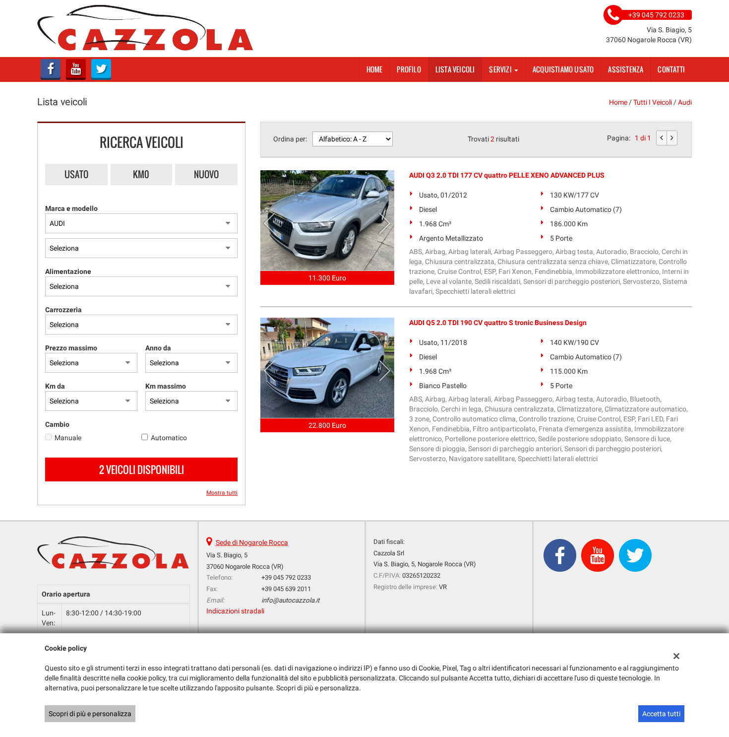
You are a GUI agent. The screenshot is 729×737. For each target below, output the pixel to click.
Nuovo (206, 174)
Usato (76, 174)
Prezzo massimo (71, 348)
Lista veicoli (455, 69)
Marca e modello (71, 208)
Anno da (158, 348)
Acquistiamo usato (563, 69)
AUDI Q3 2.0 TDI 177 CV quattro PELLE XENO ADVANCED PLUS (507, 175)
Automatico (168, 438)
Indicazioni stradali (235, 611)
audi (685, 102)
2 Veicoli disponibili (141, 469)
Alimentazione (68, 271)
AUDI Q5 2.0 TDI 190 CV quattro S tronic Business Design (498, 323)
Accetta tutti (661, 714)
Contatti (671, 69)
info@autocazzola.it (290, 600)
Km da (55, 386)
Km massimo (165, 386)
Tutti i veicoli (652, 102)
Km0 (141, 174)
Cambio (57, 424)
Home (374, 69)
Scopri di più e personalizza (90, 714)
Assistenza (625, 69)
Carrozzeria (63, 310)
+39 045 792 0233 (286, 577)
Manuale (68, 438)
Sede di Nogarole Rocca (252, 542)
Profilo (409, 69)
